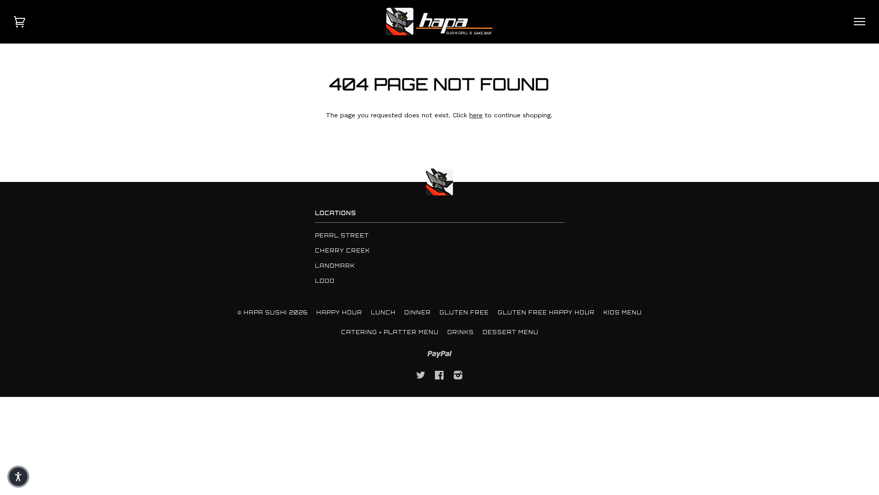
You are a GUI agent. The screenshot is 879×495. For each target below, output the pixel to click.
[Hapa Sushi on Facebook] (439, 377)
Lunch (383, 312)
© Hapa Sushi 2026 (273, 312)
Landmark (335, 266)
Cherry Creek (342, 251)
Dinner (417, 312)
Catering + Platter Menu (390, 332)
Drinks (460, 332)
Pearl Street (342, 235)
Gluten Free (464, 312)
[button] (18, 477)
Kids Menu (622, 312)
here (476, 115)
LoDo (325, 281)
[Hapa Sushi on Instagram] (458, 377)
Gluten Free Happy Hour (546, 312)
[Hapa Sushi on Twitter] (421, 377)
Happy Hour (339, 312)
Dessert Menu (510, 332)
